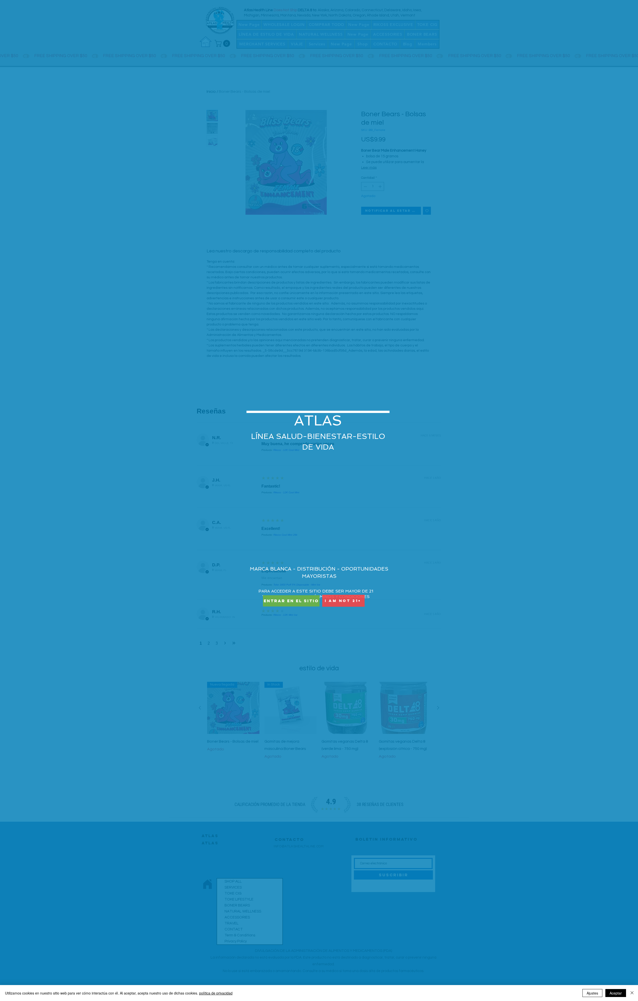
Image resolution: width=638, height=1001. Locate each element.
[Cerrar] (632, 993)
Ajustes (592, 993)
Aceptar (616, 993)
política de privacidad (216, 993)
